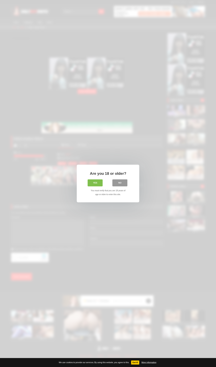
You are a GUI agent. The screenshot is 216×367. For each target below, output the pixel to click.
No (119, 183)
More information (149, 362)
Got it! (135, 362)
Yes (95, 183)
